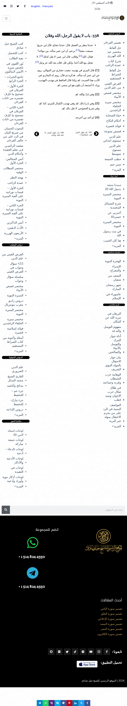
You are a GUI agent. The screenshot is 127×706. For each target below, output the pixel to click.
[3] (41, 56)
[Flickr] (59, 651)
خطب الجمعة (113, 159)
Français (50, 6)
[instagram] (12, 5)
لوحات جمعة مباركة (15, 442)
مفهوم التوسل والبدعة (112, 329)
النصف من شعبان (114, 277)
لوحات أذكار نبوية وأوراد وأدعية (12, 479)
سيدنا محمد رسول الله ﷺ (113, 187)
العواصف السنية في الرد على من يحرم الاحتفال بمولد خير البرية (112, 413)
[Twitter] (18, 5)
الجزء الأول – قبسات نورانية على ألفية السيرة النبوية (12, 194)
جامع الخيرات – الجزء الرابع (13, 79)
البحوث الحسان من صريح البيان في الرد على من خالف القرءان (13, 134)
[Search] (6, 510)
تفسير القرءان (112, 42)
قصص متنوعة (112, 131)
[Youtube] (91, 651)
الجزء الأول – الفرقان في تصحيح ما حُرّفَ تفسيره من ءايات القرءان (12, 94)
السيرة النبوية (15, 295)
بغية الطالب (16, 58)
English (35, 6)
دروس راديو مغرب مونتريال (14, 302)
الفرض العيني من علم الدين (112, 85)
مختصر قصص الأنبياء (112, 95)
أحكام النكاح (113, 121)
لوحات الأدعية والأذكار (15, 460)
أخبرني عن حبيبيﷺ (114, 215)
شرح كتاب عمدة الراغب (113, 63)
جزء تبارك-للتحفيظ (16, 402)
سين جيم (115, 164)
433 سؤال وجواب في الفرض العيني (15, 267)
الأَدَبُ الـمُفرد (15, 228)
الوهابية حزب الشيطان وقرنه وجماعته (112, 378)
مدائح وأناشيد (15, 385)
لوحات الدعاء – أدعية (14, 451)
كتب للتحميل (15, 53)
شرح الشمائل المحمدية (112, 205)
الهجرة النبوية (113, 261)
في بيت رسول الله (112, 233)
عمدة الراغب (15, 183)
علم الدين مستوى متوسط (115, 150)
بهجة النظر (16, 177)
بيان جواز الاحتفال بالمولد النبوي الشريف (113, 363)
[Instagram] (99, 651)
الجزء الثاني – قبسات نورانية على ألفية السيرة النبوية (12, 211)
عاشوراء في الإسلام (113, 296)
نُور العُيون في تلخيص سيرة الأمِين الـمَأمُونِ (14, 67)
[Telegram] (83, 651)
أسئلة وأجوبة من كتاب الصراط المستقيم (13, 342)
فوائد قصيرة (113, 126)
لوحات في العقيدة (17, 470)
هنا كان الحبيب (112, 240)
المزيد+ (116, 170)
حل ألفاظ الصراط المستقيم (115, 74)
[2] (80, 56)
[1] (77, 50)
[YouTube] (5, 5)
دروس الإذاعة (14, 409)
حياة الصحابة (113, 115)
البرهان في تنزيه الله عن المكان (113, 317)
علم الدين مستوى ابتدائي (112, 138)
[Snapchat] (51, 651)
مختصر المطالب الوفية (13, 170)
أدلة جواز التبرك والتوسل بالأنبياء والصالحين (114, 344)
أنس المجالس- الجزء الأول (14, 161)
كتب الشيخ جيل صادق (13, 46)
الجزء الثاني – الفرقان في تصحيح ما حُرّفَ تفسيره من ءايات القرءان (12, 115)
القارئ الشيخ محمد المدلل (15, 378)
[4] (37, 62)
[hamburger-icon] (6, 18)
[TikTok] (75, 651)
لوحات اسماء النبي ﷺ (15, 432)
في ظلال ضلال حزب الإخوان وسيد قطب (113, 394)
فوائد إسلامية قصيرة (15, 330)
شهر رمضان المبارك (113, 287)
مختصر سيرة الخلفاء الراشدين (113, 106)
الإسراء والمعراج (115, 268)
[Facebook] (25, 5)
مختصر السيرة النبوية (112, 196)
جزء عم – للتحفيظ (17, 393)
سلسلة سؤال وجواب (15, 279)
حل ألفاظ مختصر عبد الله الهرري (114, 52)
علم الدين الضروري (17, 369)
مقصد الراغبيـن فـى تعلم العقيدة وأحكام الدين (13, 149)
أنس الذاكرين (15, 222)
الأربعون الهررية (13, 233)
